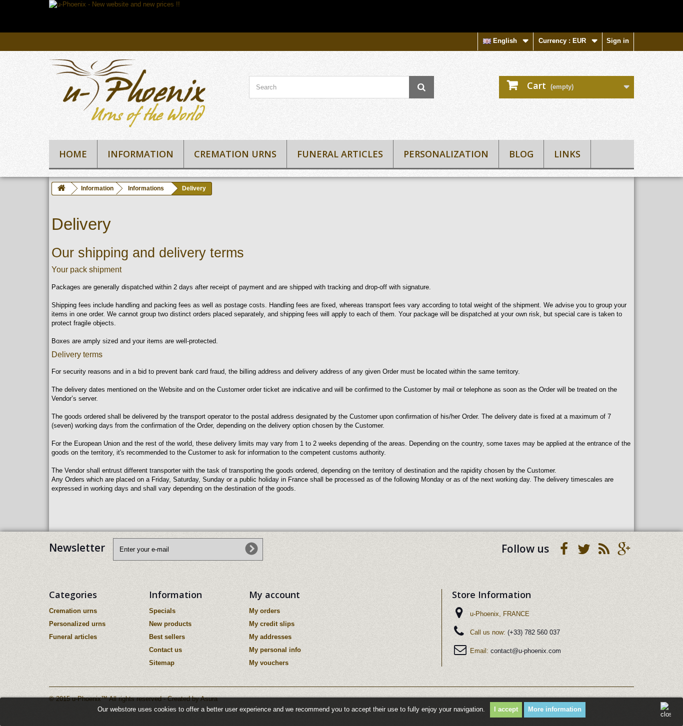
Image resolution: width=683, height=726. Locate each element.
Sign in (617, 40)
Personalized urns (77, 624)
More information (555, 709)
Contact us (165, 650)
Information (141, 154)
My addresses (270, 637)
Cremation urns (235, 154)
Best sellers (167, 637)
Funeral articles (340, 154)
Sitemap (161, 663)
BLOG (521, 154)
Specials (162, 611)
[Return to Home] (61, 188)
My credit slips (271, 624)
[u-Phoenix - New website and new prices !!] (341, 16)
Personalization (446, 154)
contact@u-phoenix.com (525, 651)
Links (567, 154)
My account (274, 595)
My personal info (275, 650)
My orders (264, 611)
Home (73, 154)
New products (170, 624)
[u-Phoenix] (141, 92)
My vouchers (268, 663)
